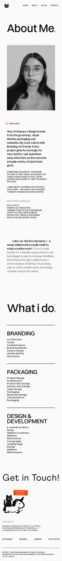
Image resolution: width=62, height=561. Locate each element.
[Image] (6, 6)
